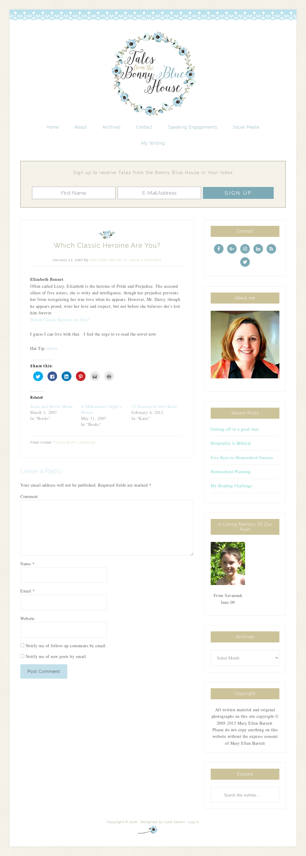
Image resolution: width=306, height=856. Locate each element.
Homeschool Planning (231, 471)
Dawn (52, 348)
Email (27, 591)
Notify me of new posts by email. (56, 656)
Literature (86, 442)
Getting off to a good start (235, 429)
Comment (29, 496)
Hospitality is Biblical (231, 443)
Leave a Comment (145, 260)
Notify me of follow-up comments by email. (66, 645)
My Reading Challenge (231, 485)
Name (27, 563)
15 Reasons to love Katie (154, 406)
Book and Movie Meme (51, 406)
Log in (193, 822)
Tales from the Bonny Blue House (153, 74)
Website (27, 618)
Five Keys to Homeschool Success (242, 457)
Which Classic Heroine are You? (59, 319)
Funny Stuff (64, 442)
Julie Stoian (174, 822)
